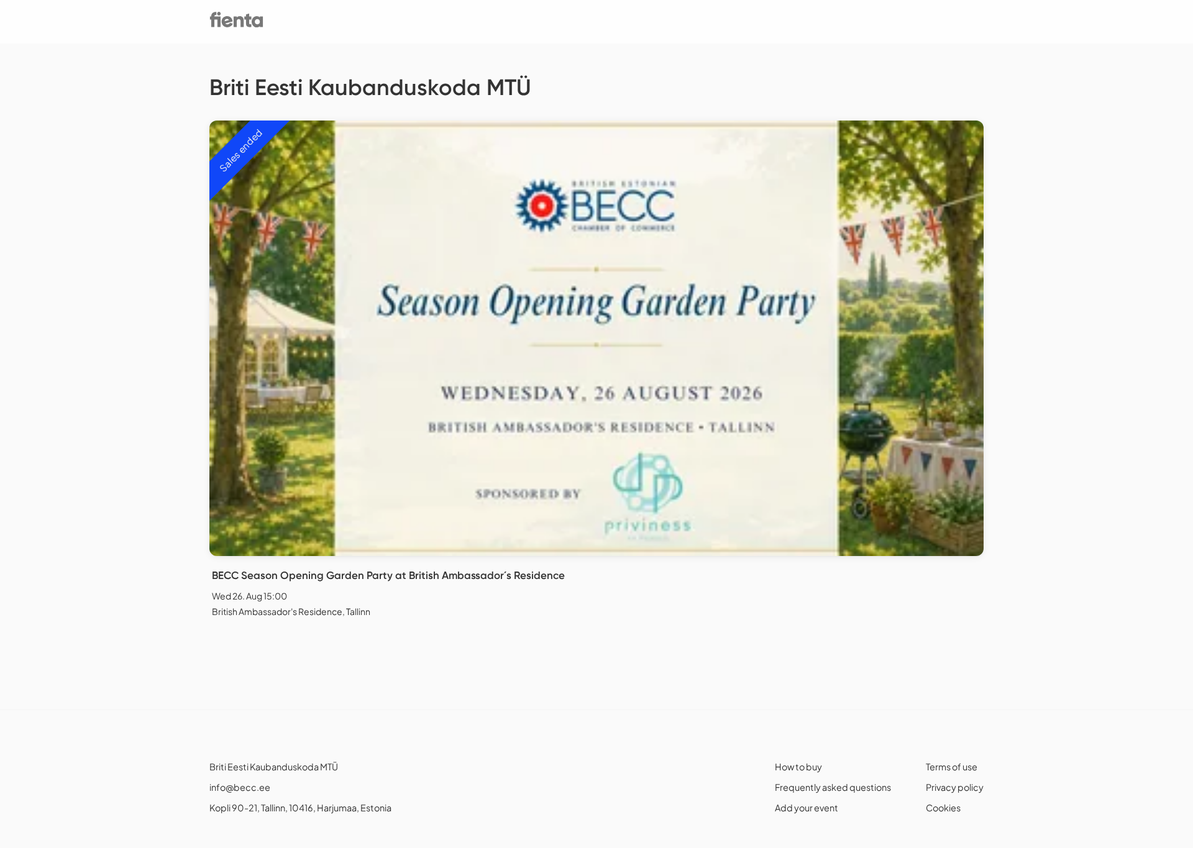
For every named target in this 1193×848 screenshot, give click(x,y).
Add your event (806, 807)
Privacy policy (955, 787)
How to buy (798, 766)
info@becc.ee (239, 787)
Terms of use (951, 766)
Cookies (943, 807)
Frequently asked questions (833, 787)
